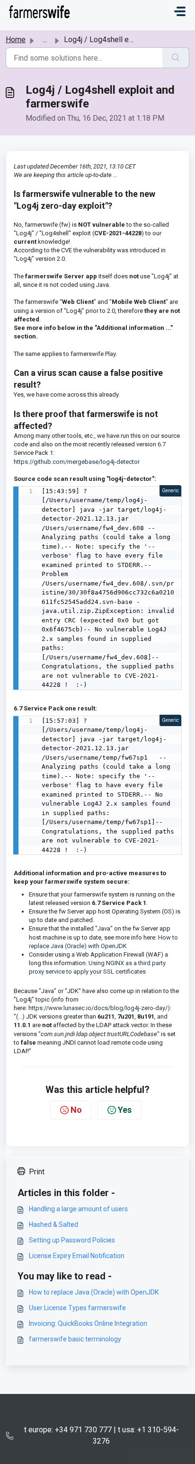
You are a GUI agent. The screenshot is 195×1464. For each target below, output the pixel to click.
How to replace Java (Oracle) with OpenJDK (94, 1292)
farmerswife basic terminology (75, 1339)
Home (16, 39)
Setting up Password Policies (72, 1240)
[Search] (175, 57)
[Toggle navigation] (179, 11)
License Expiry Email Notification (76, 1256)
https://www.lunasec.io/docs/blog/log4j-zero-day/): (99, 1007)
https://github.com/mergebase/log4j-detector (77, 461)
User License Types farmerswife (77, 1308)
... (45, 39)
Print (36, 1171)
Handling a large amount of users (78, 1209)
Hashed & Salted (53, 1224)
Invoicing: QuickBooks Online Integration (88, 1323)
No (76, 1110)
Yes (125, 1110)
